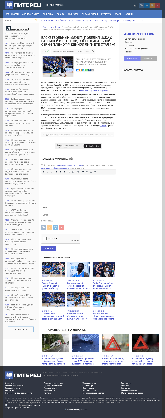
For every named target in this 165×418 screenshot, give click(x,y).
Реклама (47, 393)
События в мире (30, 14)
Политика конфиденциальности (18, 393)
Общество (73, 14)
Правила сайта (50, 388)
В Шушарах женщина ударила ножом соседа (17, 288)
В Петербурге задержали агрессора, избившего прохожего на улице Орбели (20, 142)
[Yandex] (157, 5)
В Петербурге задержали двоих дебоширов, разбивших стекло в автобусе (19, 132)
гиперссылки (83, 398)
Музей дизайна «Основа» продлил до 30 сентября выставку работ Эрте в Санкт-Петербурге (19, 192)
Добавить (48, 248)
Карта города (88, 388)
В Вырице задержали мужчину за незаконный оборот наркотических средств (20, 232)
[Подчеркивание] (51, 172)
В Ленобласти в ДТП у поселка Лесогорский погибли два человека (19, 297)
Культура (106, 14)
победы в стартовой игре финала (94, 90)
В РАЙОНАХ (61, 20)
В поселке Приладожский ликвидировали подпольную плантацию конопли (19, 45)
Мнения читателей (129, 390)
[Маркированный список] (69, 172)
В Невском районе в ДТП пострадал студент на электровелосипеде (19, 270)
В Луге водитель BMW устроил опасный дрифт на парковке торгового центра (17, 82)
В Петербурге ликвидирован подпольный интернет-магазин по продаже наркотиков (19, 112)
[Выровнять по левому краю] (57, 172)
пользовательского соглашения (108, 398)
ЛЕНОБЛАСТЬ (47, 20)
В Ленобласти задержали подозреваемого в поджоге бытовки (19, 123)
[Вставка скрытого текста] (95, 172)
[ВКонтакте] (141, 5)
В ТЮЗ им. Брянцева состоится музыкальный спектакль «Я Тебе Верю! (17, 212)
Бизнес (60, 14)
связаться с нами (150, 400)
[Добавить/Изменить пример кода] (87, 172)
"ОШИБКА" (109, 135)
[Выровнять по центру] (60, 172)
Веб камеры (126, 383)
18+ (141, 20)
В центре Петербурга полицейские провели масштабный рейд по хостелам (19, 91)
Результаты (149, 58)
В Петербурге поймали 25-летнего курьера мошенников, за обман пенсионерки (20, 55)
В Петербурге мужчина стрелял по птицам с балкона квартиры (18, 280)
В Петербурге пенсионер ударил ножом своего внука (19, 73)
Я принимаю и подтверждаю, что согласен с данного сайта (77, 167)
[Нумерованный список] (73, 172)
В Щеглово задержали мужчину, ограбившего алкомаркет (18, 241)
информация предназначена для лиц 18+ (56, 402)
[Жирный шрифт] (44, 172)
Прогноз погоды (89, 390)
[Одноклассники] (152, 5)
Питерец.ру (48, 27)
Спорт (118, 14)
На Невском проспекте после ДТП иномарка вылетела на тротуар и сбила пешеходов (19, 101)
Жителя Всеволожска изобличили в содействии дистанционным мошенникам (19, 161)
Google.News (25, 407)
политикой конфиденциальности (55, 168)
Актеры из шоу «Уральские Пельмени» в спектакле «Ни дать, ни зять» (20, 202)
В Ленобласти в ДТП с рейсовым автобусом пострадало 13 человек (18, 35)
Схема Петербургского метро (106, 20)
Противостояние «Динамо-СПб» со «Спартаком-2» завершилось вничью (20, 307)
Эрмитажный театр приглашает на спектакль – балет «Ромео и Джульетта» (20, 181)
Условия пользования (14, 385)
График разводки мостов (93, 393)
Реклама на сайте (12, 388)
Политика (48, 14)
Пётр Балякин (68, 51)
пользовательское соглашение (70, 165)
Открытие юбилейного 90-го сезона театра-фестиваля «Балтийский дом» (19, 222)
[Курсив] (48, 172)
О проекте (9, 383)
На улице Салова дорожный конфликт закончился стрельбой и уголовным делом (20, 261)
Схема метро (87, 385)
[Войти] (135, 5)
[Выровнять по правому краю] (64, 172)
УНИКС (103, 125)
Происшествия (90, 14)
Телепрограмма (129, 20)
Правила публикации (53, 385)
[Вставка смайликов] (78, 172)
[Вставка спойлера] (91, 172)
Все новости (21, 329)
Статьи (129, 14)
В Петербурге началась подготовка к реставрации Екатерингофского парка (18, 171)
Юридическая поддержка (132, 393)
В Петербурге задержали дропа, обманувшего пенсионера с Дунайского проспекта (20, 152)
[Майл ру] (147, 5)
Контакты (9, 390)
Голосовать (132, 58)
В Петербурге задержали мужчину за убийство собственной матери (19, 64)
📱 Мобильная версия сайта (76, 409)
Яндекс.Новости (33, 405)
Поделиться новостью (53, 383)
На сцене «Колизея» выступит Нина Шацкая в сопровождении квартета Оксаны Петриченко (20, 318)
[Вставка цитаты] (83, 172)
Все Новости (12, 14)
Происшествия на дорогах (65, 330)
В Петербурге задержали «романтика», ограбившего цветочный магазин (19, 251)
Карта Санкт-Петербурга (80, 20)
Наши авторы (49, 390)
